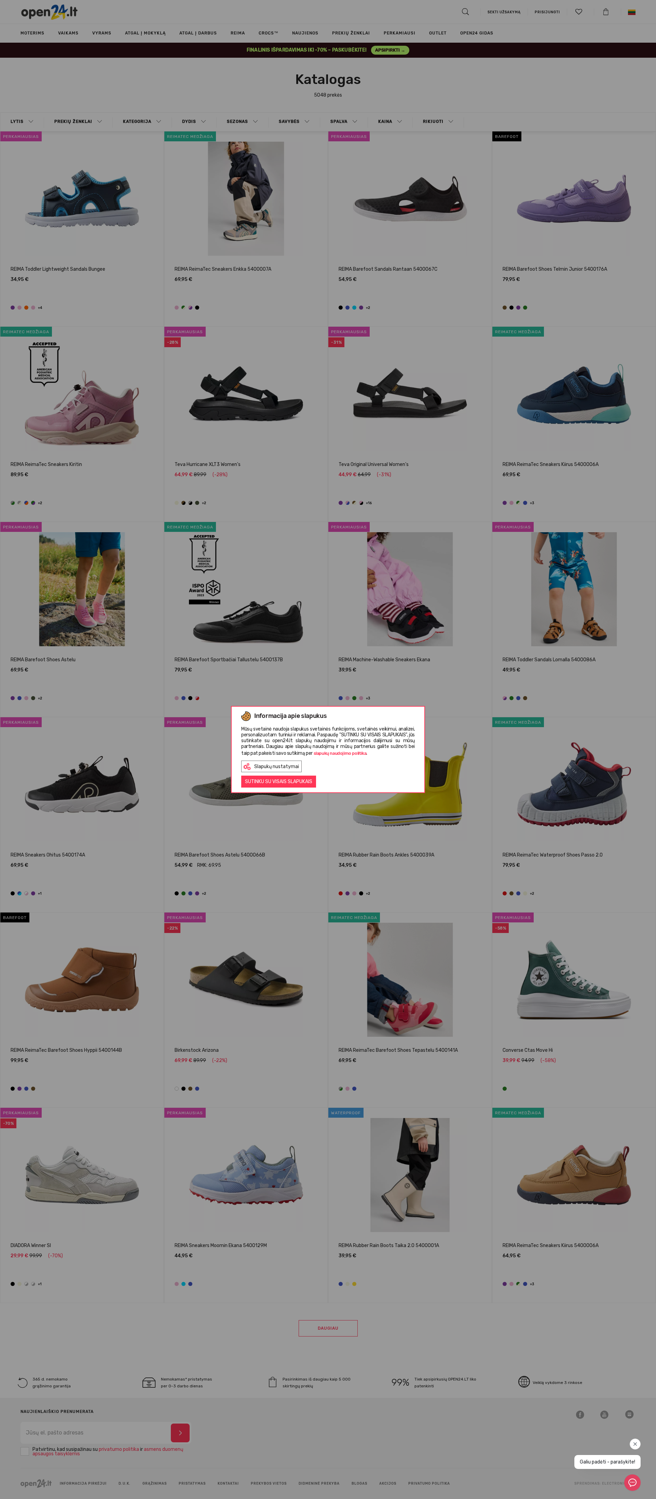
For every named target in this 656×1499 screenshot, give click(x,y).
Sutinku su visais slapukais (278, 781)
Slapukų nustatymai (276, 766)
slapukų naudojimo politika (340, 753)
